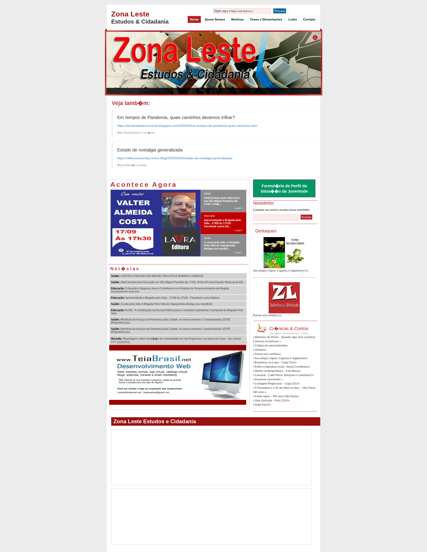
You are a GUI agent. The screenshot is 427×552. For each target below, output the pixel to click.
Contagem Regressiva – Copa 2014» (277, 383)
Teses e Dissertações (266, 19)
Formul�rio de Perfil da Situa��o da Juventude (284, 188)
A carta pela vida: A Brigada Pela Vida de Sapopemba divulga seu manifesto (166, 304)
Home (194, 19)
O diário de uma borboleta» (271, 345)
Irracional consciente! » (269, 379)
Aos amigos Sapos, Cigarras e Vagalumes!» (281, 358)
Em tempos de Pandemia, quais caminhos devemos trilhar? (176, 117)
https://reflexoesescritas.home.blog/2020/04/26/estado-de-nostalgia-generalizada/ (174, 158)
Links (292, 19)
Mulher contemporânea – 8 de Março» (278, 371)
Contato (309, 19)
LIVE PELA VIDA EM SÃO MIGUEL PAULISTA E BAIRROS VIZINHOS (162, 276)
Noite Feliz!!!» (263, 404)
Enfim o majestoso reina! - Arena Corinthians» (282, 366)
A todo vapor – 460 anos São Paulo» (277, 396)
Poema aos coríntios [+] (267, 315)
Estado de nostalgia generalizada (150, 149)
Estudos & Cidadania (140, 21)
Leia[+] (238, 191)
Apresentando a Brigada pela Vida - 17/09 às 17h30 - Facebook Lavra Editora (172, 297)
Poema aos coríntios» (268, 354)
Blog (136, 132)
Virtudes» (260, 349)
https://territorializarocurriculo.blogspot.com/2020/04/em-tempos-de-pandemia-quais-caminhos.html (187, 125)
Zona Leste (130, 14)
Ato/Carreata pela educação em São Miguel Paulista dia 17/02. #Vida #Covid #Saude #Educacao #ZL (182, 282)
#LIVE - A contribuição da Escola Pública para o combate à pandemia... (220, 251)
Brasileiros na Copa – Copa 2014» (276, 362)
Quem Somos (215, 19)
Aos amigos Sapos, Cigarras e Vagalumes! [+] (280, 270)
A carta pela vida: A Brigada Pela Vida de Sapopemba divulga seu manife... (222, 229)
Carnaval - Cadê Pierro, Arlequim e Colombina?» (284, 375)
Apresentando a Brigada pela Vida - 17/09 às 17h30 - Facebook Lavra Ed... (222, 206)
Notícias (237, 19)
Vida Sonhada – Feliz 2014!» (272, 400)
